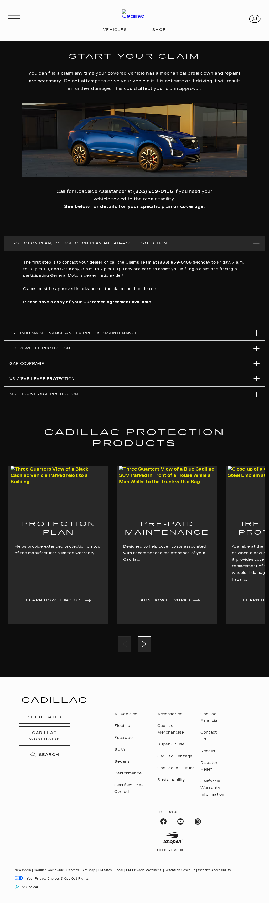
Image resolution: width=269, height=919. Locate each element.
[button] (125, 191)
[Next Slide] (144, 644)
